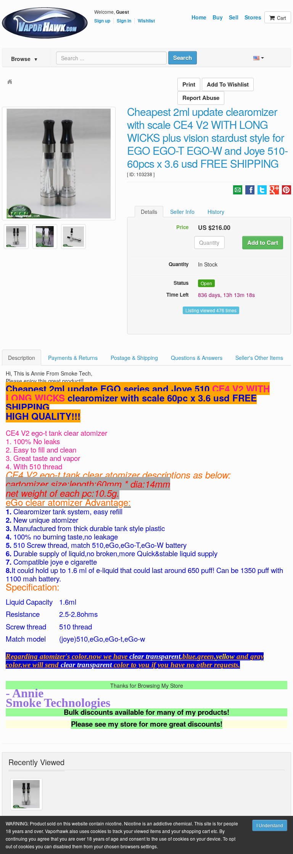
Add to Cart (262, 242)
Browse (24, 59)
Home (199, 17)
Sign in (124, 21)
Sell (233, 17)
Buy (218, 17)
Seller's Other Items (259, 357)
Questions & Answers (196, 357)
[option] (59, 163)
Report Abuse (200, 97)
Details (149, 211)
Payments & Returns (73, 357)
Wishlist (146, 21)
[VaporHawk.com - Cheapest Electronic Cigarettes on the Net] (45, 23)
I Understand (269, 825)
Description (21, 357)
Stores (253, 17)
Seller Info (182, 211)
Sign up (102, 21)
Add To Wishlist (228, 84)
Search (182, 57)
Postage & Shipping (134, 357)
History (216, 211)
